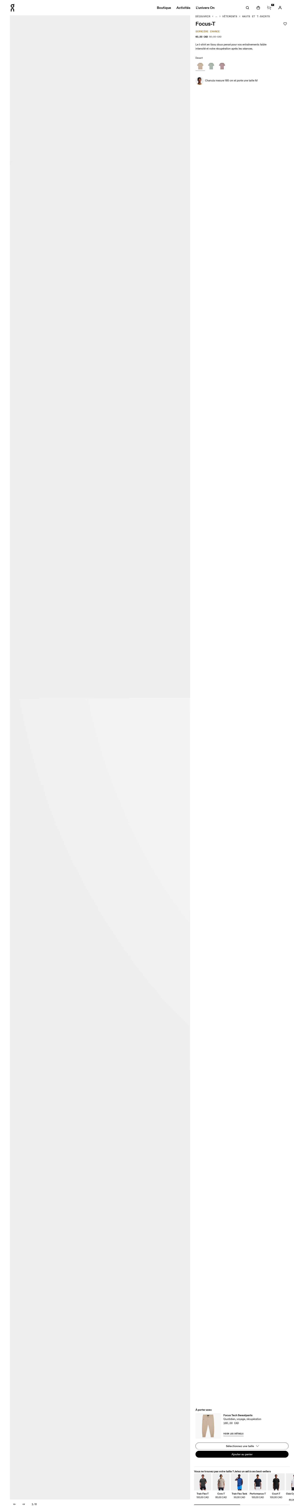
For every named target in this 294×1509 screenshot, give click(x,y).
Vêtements (229, 16)
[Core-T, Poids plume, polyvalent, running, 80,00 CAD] (221, 1481)
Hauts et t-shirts (256, 16)
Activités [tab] (183, 7)
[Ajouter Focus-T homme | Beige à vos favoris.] (285, 23)
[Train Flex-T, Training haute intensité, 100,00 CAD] (202, 1481)
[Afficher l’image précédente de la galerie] (15, 1504)
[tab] (247, 8)
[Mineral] (211, 66)
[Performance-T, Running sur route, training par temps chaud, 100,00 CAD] (257, 1481)
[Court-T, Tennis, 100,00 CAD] (276, 1481)
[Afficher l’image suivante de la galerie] (23, 1504)
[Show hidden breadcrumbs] (216, 16)
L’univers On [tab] (205, 7)
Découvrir (202, 16)
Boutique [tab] (164, 7)
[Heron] (222, 66)
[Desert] (200, 66)
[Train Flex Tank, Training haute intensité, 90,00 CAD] (239, 1481)
